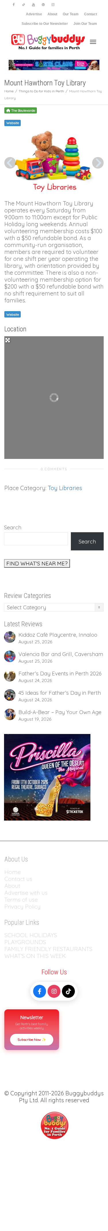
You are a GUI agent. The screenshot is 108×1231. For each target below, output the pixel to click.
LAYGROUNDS (27, 942)
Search (12, 527)
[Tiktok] (23, 5)
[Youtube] (33, 5)
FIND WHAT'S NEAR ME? (37, 563)
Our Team (71, 14)
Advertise (34, 14)
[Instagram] (53, 5)
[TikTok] (68, 991)
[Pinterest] (43, 5)
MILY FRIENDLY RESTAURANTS (51, 948)
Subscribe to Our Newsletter (45, 24)
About (52, 14)
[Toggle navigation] (93, 42)
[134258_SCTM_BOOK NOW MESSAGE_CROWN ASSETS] (54, 64)
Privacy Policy (23, 906)
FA (7, 948)
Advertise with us (26, 892)
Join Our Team (85, 24)
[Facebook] (13, 5)
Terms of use (21, 899)
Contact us (18, 878)
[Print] (47, 776)
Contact (90, 14)
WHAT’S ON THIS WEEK (35, 955)
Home (12, 871)
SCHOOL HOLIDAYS (30, 935)
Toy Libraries (65, 488)
